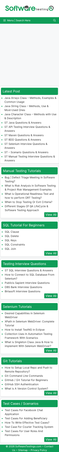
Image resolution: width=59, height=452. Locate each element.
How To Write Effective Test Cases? (27, 422)
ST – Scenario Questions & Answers (26, 152)
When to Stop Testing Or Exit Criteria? (28, 202)
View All (51, 214)
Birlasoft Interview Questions (22, 291)
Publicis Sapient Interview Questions (27, 282)
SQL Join (10, 248)
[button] (54, 20)
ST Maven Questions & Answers (24, 135)
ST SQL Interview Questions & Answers (29, 270)
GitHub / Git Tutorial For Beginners (26, 380)
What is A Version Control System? (26, 388)
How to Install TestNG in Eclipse (25, 329)
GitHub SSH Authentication (22, 384)
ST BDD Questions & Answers (22, 139)
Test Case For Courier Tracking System (29, 426)
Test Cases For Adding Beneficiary (26, 418)
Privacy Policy (39, 450)
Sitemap (23, 450)
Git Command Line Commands (24, 375)
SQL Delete (12, 236)
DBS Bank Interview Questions (23, 287)
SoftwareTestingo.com (28, 446)
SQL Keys (10, 240)
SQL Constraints (15, 244)
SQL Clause (12, 231)
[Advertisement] (29, 53)
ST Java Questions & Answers (22, 122)
